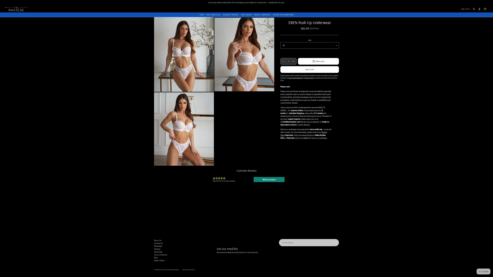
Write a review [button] (269, 179)
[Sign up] (335, 242)
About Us (157, 240)
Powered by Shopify (172, 269)
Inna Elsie (162, 269)
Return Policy (159, 260)
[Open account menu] (479, 9)
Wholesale (158, 246)
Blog (156, 257)
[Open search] (474, 9)
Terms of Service (160, 255)
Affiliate (157, 249)
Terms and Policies (188, 269)
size (309, 40)
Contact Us (158, 243)
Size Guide (158, 252)
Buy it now (310, 69)
